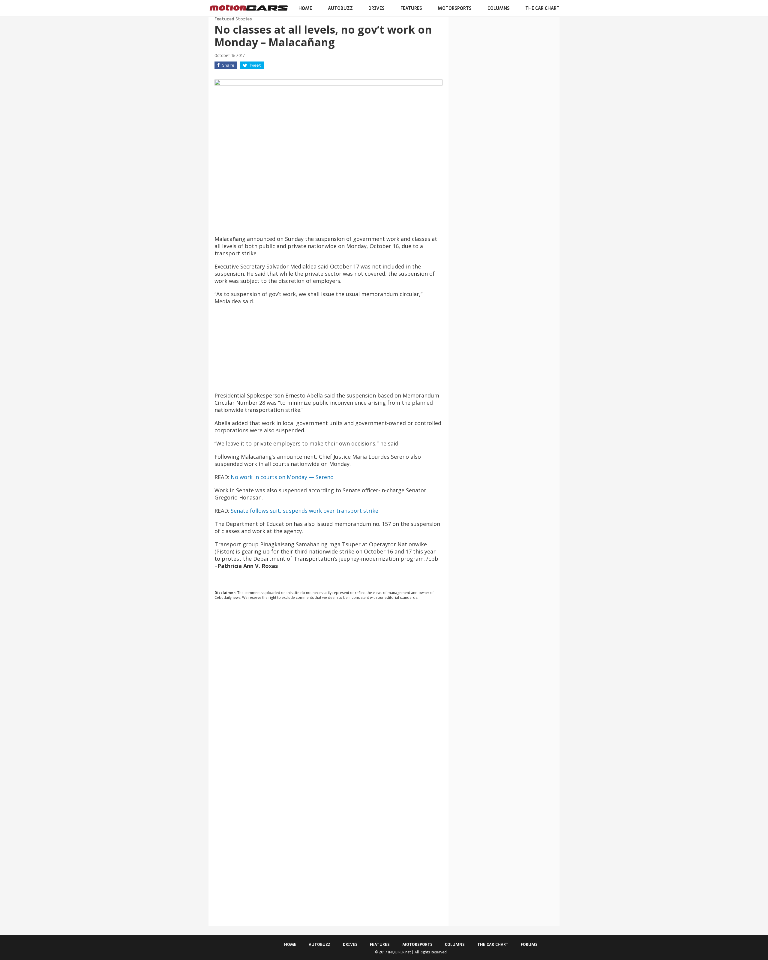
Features (411, 8)
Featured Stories (233, 19)
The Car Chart (542, 8)
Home (305, 8)
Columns (499, 8)
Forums (529, 944)
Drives (376, 8)
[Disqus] (328, 686)
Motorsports (455, 8)
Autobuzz (340, 8)
